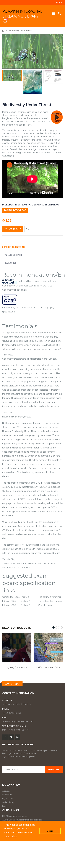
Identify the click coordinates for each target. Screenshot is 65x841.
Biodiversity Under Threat (26, 104)
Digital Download (15, 210)
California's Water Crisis (48, 667)
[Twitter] (11, 737)
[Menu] (53, 13)
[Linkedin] (17, 737)
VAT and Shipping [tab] (13, 254)
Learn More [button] (11, 836)
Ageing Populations (16, 667)
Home (3, 31)
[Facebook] (5, 737)
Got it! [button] (50, 831)
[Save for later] (27, 229)
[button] (53, 627)
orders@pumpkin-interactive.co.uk (18, 721)
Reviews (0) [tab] (10, 262)
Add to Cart (15, 229)
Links (57, 2)
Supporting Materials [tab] (14, 246)
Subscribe (53, 769)
